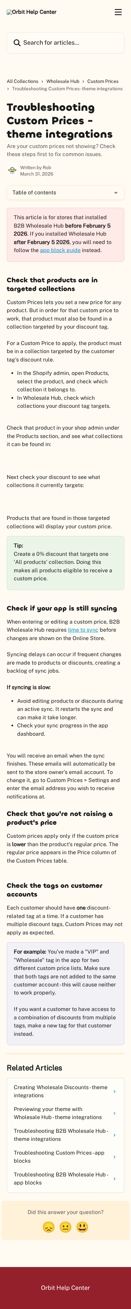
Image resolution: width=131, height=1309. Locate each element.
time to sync (83, 630)
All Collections (22, 81)
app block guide (60, 250)
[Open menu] (118, 12)
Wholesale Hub (62, 81)
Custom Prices (103, 81)
